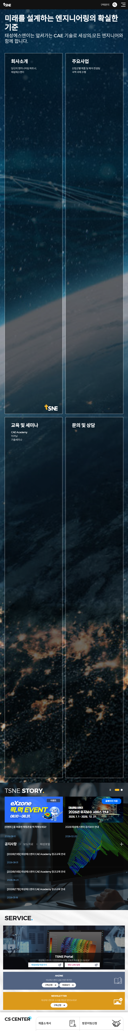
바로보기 (66, 985)
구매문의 (105, 4)
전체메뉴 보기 (123, 4)
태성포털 (45, 844)
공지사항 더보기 (121, 844)
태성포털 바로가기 (39, 964)
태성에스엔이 (64, 4)
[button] (117, 790)
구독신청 (48, 985)
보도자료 (28, 844)
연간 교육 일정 (74, 964)
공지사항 (11, 844)
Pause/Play (110, 790)
